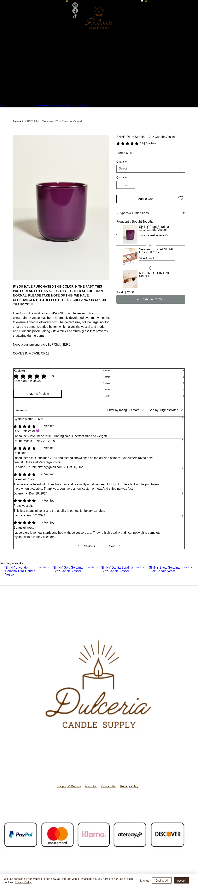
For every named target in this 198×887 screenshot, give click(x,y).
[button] (99, 65)
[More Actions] (182, 419)
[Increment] (132, 197)
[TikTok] (99, 16)
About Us (91, 786)
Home (17, 121)
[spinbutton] (125, 197)
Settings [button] (144, 880)
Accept (181, 880)
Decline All (161, 880)
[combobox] (150, 181)
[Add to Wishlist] (181, 210)
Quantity (122, 174)
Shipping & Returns (69, 786)
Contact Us (108, 786)
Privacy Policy (129, 786)
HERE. (66, 344)
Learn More (176, 160)
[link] (136, 143)
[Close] (193, 880)
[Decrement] (119, 197)
